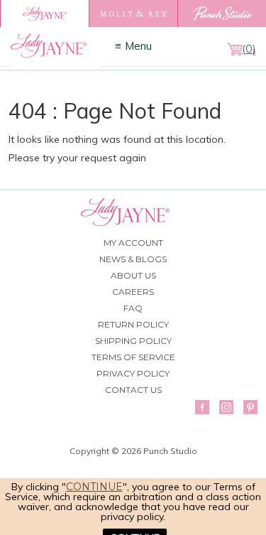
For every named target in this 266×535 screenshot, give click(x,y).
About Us (133, 275)
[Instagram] (226, 407)
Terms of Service (133, 357)
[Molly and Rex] (133, 13)
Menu (138, 46)
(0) (248, 49)
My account (133, 242)
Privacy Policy (133, 373)
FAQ (133, 308)
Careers (133, 291)
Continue (94, 486)
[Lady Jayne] (44, 13)
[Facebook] (202, 407)
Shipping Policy (133, 340)
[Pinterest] (250, 407)
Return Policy (133, 324)
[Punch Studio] (221, 13)
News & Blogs (133, 259)
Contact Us (133, 389)
